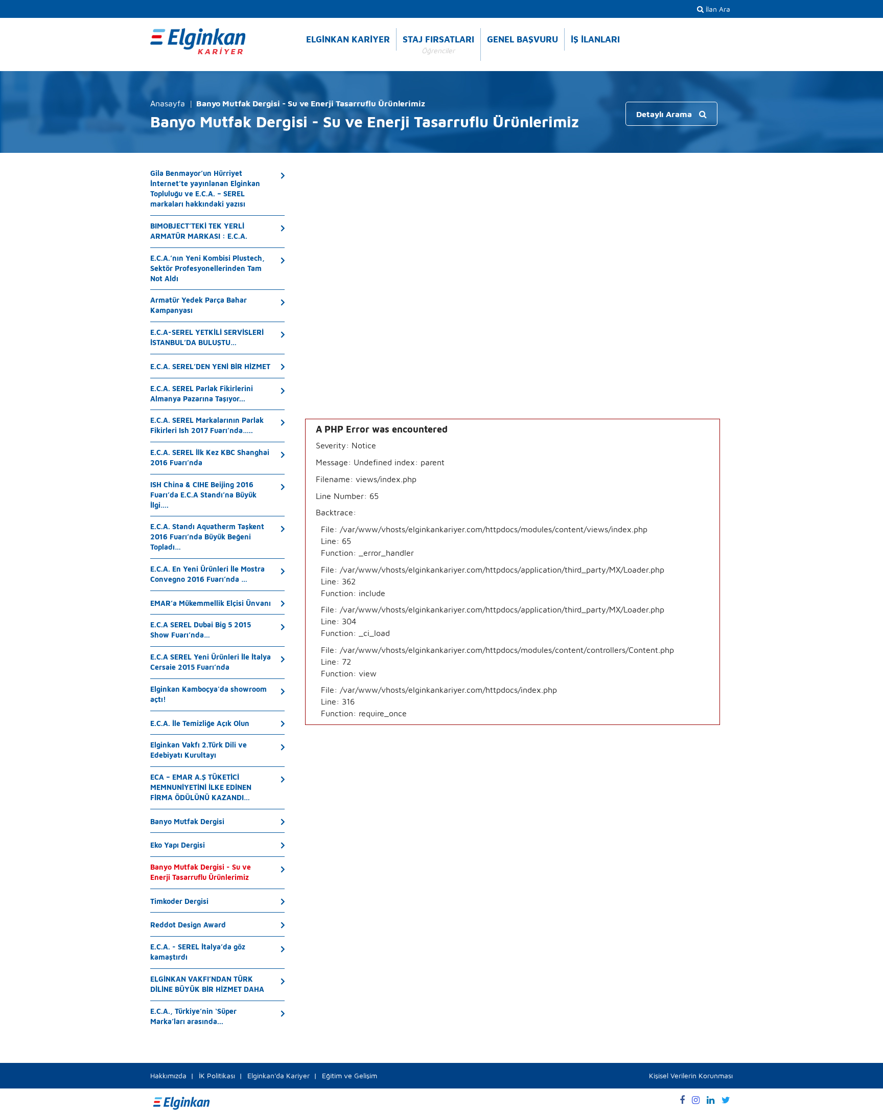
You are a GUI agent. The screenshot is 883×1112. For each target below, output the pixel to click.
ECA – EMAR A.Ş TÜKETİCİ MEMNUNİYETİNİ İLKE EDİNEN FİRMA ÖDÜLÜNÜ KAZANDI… (200, 787)
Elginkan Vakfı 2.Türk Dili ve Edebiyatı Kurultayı (198, 749)
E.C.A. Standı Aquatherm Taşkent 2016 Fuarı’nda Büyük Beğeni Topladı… (207, 536)
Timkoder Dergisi (179, 901)
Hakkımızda (168, 1075)
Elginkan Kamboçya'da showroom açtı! (208, 694)
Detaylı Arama (665, 114)
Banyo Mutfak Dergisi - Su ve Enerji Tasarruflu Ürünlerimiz (200, 872)
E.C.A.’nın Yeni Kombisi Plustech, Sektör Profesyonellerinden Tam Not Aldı (207, 268)
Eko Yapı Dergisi (177, 845)
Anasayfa (167, 103)
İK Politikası (217, 1075)
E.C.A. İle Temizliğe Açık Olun (199, 723)
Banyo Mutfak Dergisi (187, 821)
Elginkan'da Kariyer (278, 1075)
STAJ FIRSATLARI (438, 44)
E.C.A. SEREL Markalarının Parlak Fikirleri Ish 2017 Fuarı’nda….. (207, 425)
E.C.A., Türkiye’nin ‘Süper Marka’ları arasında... (193, 1016)
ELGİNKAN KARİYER (348, 39)
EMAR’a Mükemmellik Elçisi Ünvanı (210, 603)
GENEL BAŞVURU (522, 39)
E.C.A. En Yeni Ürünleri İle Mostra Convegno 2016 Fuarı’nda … (207, 573)
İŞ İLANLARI (595, 39)
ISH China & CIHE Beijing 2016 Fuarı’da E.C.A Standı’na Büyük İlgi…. (203, 494)
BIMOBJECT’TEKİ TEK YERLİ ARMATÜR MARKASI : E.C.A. (198, 230)
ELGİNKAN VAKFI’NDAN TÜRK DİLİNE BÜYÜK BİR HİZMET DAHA (207, 983)
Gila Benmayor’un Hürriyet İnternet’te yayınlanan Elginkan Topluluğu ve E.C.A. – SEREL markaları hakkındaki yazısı (205, 188)
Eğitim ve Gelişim (349, 1075)
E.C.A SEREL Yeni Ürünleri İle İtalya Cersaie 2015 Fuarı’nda (210, 661)
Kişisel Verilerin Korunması (691, 1075)
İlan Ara (717, 9)
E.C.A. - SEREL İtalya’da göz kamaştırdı (197, 951)
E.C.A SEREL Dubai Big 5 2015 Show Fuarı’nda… (200, 629)
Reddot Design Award (188, 924)
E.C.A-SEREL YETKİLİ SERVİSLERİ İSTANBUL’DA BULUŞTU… (207, 337)
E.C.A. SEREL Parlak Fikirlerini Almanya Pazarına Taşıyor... (201, 393)
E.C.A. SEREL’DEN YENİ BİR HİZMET (210, 366)
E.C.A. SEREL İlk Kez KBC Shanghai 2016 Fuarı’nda (209, 457)
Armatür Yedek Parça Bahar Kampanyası (198, 305)
